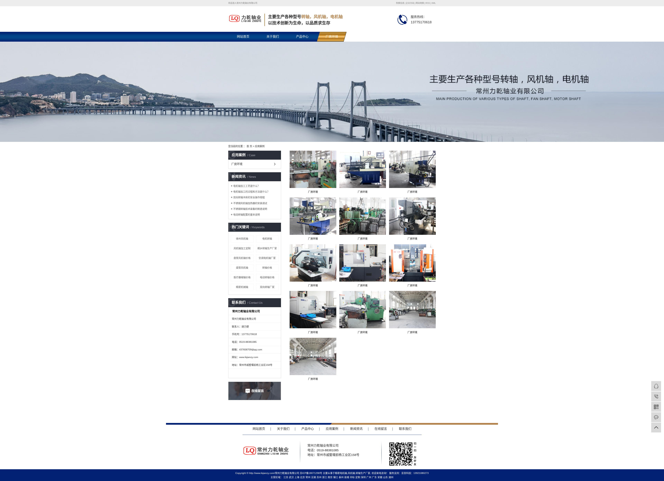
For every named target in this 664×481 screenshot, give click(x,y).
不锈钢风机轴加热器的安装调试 (250, 203)
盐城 (346, 477)
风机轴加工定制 (242, 248)
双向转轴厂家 (267, 287)
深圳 (363, 477)
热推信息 (400, 3)
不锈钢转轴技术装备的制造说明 (250, 209)
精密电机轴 (341, 473)
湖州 (391, 477)
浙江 (324, 477)
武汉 (291, 477)
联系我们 (420, 36)
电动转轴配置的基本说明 (246, 214)
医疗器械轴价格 (242, 277)
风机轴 (351, 473)
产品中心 (302, 36)
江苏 (285, 477)
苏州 (319, 477)
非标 (352, 477)
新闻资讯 (361, 36)
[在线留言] (656, 417)
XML (433, 3)
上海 (296, 477)
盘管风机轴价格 (242, 258)
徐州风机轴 (242, 238)
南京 (330, 477)
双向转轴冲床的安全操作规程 (249, 197)
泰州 (341, 477)
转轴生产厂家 (363, 473)
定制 (357, 477)
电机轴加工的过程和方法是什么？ (251, 191)
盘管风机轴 (242, 267)
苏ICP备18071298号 (311, 473)
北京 (302, 477)
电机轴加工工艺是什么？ (246, 186)
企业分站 (410, 3)
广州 (368, 477)
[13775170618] (656, 396)
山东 (385, 477)
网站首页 (243, 36)
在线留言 (391, 36)
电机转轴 (267, 238)
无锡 (313, 477)
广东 (374, 477)
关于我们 (272, 36)
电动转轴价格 (267, 277)
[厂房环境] (313, 169)
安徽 (379, 477)
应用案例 (260, 146)
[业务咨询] (656, 386)
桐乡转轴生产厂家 (267, 248)
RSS (428, 3)
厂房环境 (332, 36)
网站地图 (420, 3)
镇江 (335, 477)
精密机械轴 (242, 287)
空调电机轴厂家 (267, 258)
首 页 (249, 146)
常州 (308, 477)
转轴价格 (267, 267)
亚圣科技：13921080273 (415, 473)
